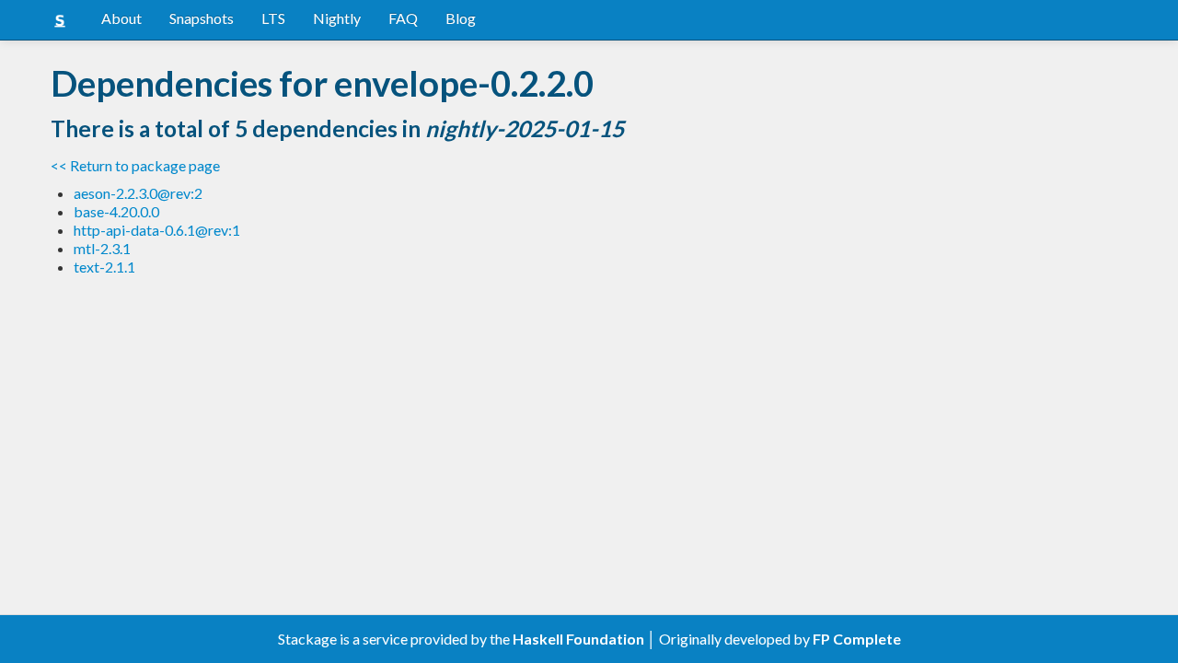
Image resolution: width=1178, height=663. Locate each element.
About (121, 18)
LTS (273, 18)
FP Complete (857, 638)
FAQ (403, 18)
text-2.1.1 (104, 266)
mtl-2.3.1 (102, 248)
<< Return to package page (135, 165)
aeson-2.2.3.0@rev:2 (138, 193)
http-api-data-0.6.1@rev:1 (157, 229)
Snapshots (201, 18)
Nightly (337, 18)
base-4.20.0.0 (116, 211)
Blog (460, 18)
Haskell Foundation (578, 638)
